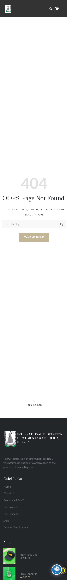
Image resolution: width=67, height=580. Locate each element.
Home (7, 486)
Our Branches (11, 513)
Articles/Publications (16, 527)
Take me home (34, 237)
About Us (9, 493)
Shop (6, 520)
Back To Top (33, 405)
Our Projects (11, 507)
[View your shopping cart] (57, 8)
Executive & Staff (13, 500)
